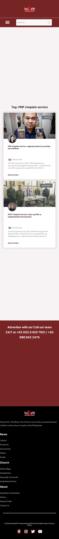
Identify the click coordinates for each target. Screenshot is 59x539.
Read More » (13, 175)
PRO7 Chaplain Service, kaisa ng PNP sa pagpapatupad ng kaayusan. (24, 215)
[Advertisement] (29, 72)
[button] (7, 22)
